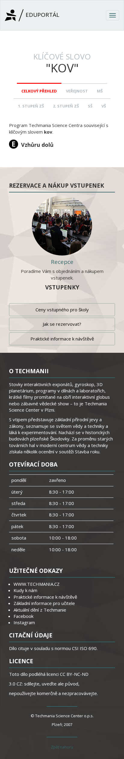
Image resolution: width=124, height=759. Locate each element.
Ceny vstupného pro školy (62, 310)
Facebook (23, 616)
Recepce (62, 262)
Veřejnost (77, 91)
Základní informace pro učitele (44, 603)
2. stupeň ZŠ (66, 106)
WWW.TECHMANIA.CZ (37, 584)
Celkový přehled (39, 91)
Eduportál (41, 15)
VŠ (103, 106)
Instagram (24, 622)
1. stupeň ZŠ (31, 106)
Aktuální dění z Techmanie (40, 610)
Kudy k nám (25, 590)
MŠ (100, 91)
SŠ (90, 106)
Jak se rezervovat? (62, 324)
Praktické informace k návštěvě (62, 339)
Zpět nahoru (62, 747)
